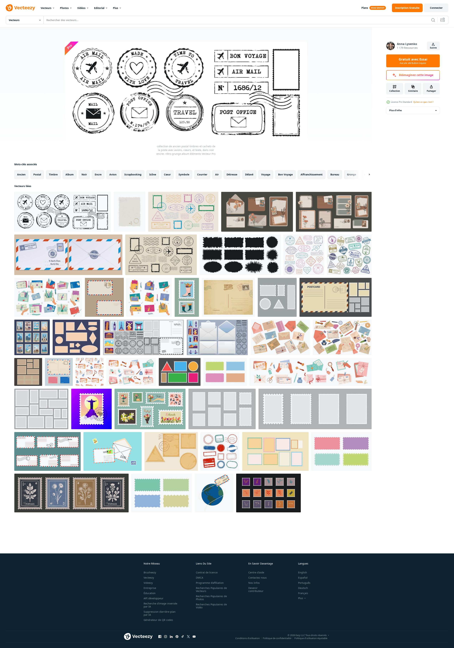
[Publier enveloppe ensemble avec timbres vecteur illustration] (104, 297)
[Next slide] (366, 174)
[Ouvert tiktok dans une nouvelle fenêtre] (182, 636)
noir (84, 174)
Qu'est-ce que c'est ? (423, 102)
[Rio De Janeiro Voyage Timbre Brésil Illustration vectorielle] (91, 409)
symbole (184, 174)
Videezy (148, 582)
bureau (334, 174)
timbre (53, 174)
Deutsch (303, 588)
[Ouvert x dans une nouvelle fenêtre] (188, 636)
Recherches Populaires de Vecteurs (211, 589)
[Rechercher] (433, 20)
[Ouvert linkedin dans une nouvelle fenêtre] (171, 636)
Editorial (99, 8)
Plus (115, 8)
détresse (232, 174)
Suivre (433, 47)
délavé (249, 174)
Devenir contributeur (255, 589)
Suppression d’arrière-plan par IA (160, 613)
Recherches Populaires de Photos (211, 597)
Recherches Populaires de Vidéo (211, 606)
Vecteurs (46, 8)
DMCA (199, 577)
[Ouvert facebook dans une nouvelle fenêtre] (159, 636)
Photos (64, 8)
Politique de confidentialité (277, 638)
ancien (21, 174)
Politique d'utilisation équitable (310, 638)
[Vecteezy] (20, 7)
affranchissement (312, 174)
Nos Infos (254, 582)
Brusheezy (150, 572)
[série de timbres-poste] (171, 451)
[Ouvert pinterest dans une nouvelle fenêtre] (177, 636)
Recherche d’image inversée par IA (160, 605)
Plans (364, 7)
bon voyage (285, 174)
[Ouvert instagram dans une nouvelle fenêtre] (165, 636)
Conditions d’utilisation (247, 638)
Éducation (150, 593)
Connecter (436, 7)
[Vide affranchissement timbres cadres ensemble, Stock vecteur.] (275, 451)
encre (98, 174)
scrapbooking (132, 174)
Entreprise (150, 588)
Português (304, 582)
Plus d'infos (395, 110)
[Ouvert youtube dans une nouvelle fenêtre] (194, 636)
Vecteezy (149, 577)
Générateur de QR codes (158, 620)
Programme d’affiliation (210, 582)
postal (37, 174)
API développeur (153, 598)
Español (303, 577)
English (302, 572)
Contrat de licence (207, 572)
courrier (202, 174)
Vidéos (81, 8)
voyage (265, 174)
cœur (167, 174)
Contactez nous (257, 577)
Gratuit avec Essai (413, 61)
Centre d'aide (256, 572)
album (69, 174)
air (217, 174)
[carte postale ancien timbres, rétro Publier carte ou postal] (228, 297)
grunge (351, 174)
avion (112, 174)
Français (303, 593)
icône (152, 174)
